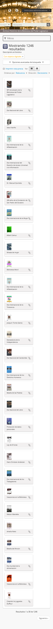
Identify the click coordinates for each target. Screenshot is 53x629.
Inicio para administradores (35, 10)
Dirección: (32, 73)
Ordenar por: (9, 73)
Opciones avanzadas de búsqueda (26, 62)
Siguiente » (43, 618)
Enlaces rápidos (16, 10)
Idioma (9, 10)
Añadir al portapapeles (29, 90)
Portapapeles (49, 17)
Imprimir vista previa (14, 68)
